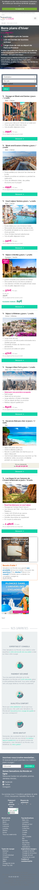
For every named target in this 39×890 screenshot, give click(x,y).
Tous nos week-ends (10, 834)
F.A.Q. (7, 796)
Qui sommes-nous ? (8, 794)
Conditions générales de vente (27, 794)
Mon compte (5, 12)
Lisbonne (6, 826)
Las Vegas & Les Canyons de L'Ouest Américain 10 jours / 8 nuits (18, 479)
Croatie (24, 832)
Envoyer (28, 766)
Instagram (6, 787)
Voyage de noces (9, 863)
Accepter (18, 9)
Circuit (5, 853)
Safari (4, 861)
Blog (3, 14)
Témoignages (11, 12)
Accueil (4, 23)
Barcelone (6, 820)
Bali (23, 838)
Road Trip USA (7, 865)
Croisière (6, 857)
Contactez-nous (18, 12)
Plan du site (30, 796)
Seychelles (26, 843)
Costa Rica (25, 828)
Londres (5, 828)
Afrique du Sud (27, 824)
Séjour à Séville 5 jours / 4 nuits (19, 255)
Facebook (8, 782)
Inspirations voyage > (29, 849)
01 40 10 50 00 (14, 876)
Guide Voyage (31, 12)
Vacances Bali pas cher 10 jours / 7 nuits (19, 422)
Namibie (25, 840)
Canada (24, 830)
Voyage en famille (28, 851)
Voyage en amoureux (29, 853)
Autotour (5, 851)
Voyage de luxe (27, 855)
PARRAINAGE (25, 12)
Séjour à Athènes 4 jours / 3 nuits (20, 314)
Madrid (5, 830)
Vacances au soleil (28, 857)
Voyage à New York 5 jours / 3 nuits (20, 367)
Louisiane (25, 822)
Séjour (5, 859)
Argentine (25, 826)
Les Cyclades (26, 836)
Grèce (24, 834)
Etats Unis (25, 820)
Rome (5, 832)
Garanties (22, 796)
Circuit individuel (8, 855)
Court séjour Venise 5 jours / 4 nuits (21, 201)
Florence (6, 824)
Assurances (14, 796)
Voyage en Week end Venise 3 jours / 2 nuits (19, 97)
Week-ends (6, 818)
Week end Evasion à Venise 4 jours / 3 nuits (19, 146)
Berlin (4, 822)
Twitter (7, 784)
